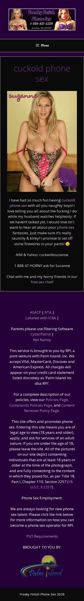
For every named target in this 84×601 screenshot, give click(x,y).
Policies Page (57, 399)
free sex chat (41, 281)
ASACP (35, 312)
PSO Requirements (42, 536)
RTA (48, 312)
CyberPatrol (41, 334)
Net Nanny (42, 339)
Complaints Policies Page (30, 405)
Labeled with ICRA (40, 317)
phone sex (65, 227)
